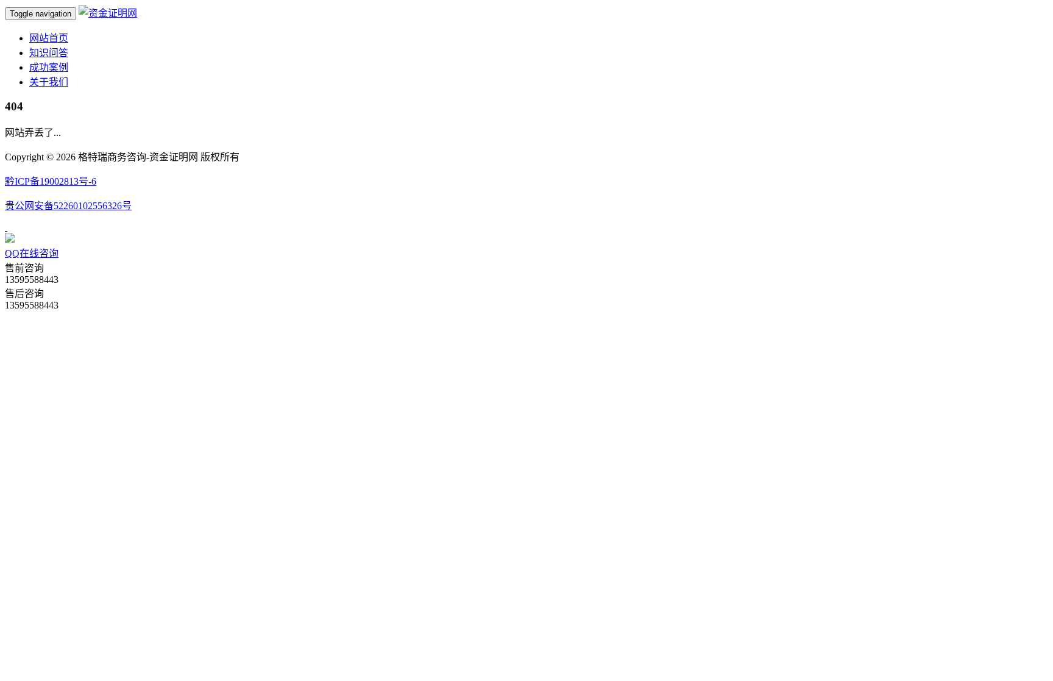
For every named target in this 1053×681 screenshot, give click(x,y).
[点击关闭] (6, 227)
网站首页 (48, 38)
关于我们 (48, 82)
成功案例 (48, 67)
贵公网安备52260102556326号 (68, 206)
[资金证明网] (108, 13)
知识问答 (48, 53)
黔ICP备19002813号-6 (50, 181)
